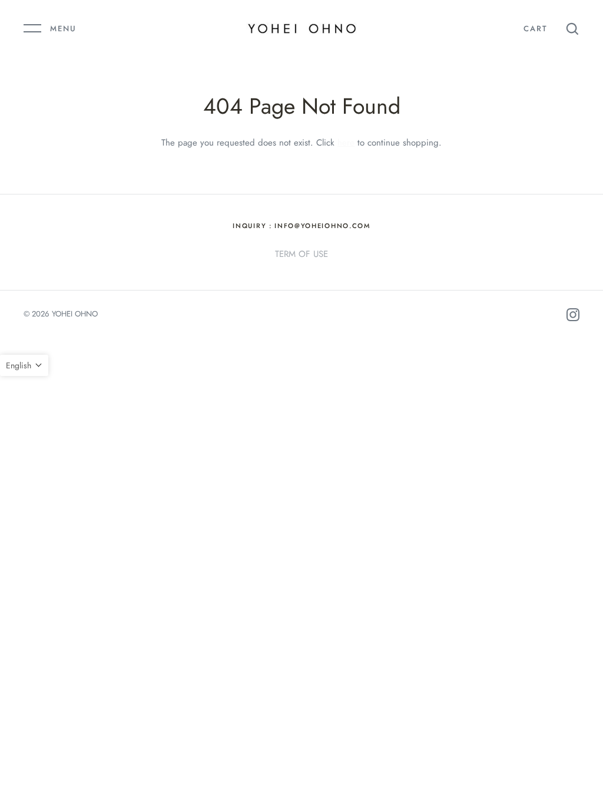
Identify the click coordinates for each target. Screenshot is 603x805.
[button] (24, 365)
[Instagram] (572, 316)
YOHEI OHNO (75, 313)
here (345, 142)
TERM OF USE (301, 254)
